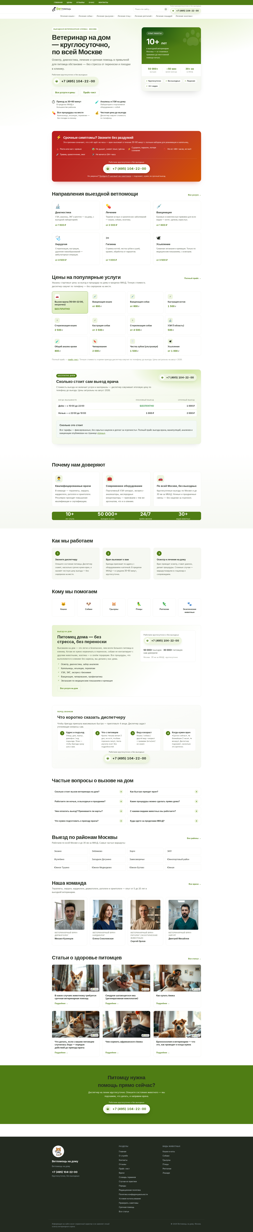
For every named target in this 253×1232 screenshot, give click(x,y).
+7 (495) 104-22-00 (64, 1172)
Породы (122, 1186)
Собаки (166, 1155)
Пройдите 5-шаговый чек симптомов (115, 176)
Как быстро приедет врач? (163, 791)
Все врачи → (195, 884)
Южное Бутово (137, 867)
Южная (170, 867)
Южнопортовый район (178, 859)
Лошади (166, 1173)
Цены (69, 2)
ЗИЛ (169, 851)
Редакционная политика (130, 1190)
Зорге (132, 851)
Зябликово (97, 851)
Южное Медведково (102, 867)
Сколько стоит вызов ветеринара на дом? (88, 791)
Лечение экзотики (184, 16)
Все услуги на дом (69, 688)
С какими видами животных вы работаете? (163, 811)
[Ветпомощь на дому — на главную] (61, 9)
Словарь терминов (127, 1177)
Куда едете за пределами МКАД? (163, 820)
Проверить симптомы (128, 1203)
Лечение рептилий (143, 16)
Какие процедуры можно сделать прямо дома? (163, 801)
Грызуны (167, 1160)
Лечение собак (86, 16)
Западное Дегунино (101, 859)
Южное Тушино (61, 867)
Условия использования (130, 1198)
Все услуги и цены (65, 92)
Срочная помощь (126, 1207)
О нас (91, 2)
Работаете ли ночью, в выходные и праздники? (88, 801)
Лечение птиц (124, 16)
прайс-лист (73, 359)
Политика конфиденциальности (133, 1194)
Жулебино (59, 859)
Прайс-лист (89, 92)
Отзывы (80, 2)
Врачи (121, 1173)
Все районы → (194, 838)
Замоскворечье (137, 859)
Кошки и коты (169, 1151)
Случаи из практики (128, 1181)
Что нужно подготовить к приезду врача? (88, 820)
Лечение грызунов (105, 16)
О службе (123, 1155)
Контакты (103, 2)
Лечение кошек (67, 16)
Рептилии (167, 1168)
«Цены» (101, 433)
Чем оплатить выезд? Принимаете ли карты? (88, 811)
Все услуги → (194, 195)
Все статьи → (194, 958)
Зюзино (58, 851)
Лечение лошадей (164, 16)
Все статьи (124, 1211)
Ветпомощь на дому (65, 1161)
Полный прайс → (192, 278)
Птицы (166, 1164)
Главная (58, 2)
